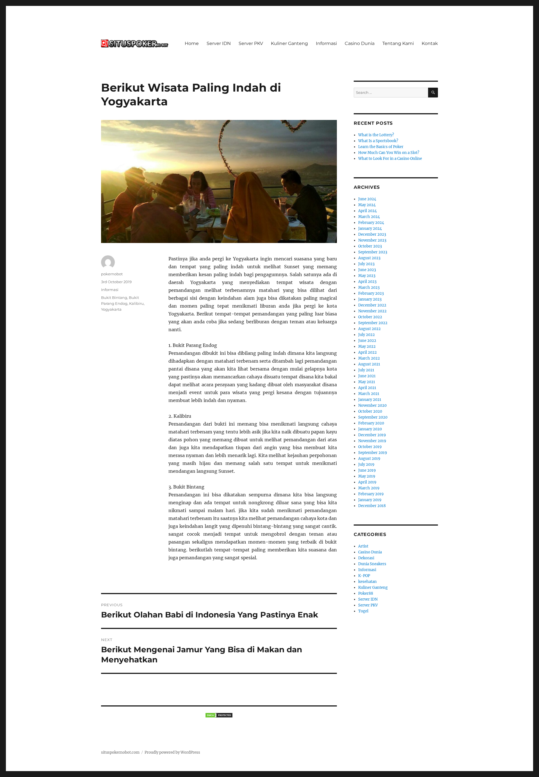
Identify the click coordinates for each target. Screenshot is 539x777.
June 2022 (367, 340)
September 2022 (372, 323)
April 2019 (367, 482)
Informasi (326, 43)
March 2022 (369, 358)
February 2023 (371, 293)
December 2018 (372, 505)
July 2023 (366, 264)
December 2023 (372, 234)
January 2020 (370, 429)
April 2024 (367, 210)
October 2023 (370, 246)
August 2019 (369, 458)
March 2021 (368, 393)
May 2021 (366, 382)
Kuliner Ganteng (289, 43)
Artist (363, 546)
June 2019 (367, 470)
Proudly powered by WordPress (172, 752)
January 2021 (369, 399)
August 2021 (369, 364)
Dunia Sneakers (372, 564)
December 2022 (372, 305)
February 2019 (371, 494)
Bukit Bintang (114, 297)
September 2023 (372, 252)
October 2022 (370, 317)
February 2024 (371, 222)
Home (192, 43)
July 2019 (366, 464)
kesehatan (367, 581)
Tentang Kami (398, 43)
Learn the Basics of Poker (380, 146)
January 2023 (370, 299)
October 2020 (370, 411)
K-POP (364, 575)
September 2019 (372, 452)
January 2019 (370, 499)
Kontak (430, 43)
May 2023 (366, 275)
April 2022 (367, 352)
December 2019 (372, 435)
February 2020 (371, 423)
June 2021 (367, 376)
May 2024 (367, 205)
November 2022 (372, 311)
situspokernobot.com (120, 752)
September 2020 (372, 417)
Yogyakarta (111, 309)
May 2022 (367, 346)
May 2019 (366, 476)
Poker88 (365, 593)
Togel (363, 611)
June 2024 (367, 199)
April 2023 (367, 281)
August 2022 (369, 328)
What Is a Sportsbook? (378, 140)
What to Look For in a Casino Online (390, 158)
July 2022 (366, 334)
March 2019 (369, 488)
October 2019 (370, 446)
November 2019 (372, 441)
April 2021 (367, 387)
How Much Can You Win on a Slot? (388, 152)
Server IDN (219, 43)
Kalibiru (136, 303)
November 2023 (372, 240)
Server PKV (251, 43)
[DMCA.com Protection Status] (219, 715)
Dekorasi (366, 558)
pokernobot (112, 274)
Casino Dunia (359, 43)
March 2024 (369, 216)
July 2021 (366, 370)
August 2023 (369, 258)
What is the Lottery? (376, 135)
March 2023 (369, 287)
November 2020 (372, 405)
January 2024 (370, 228)
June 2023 (367, 269)
